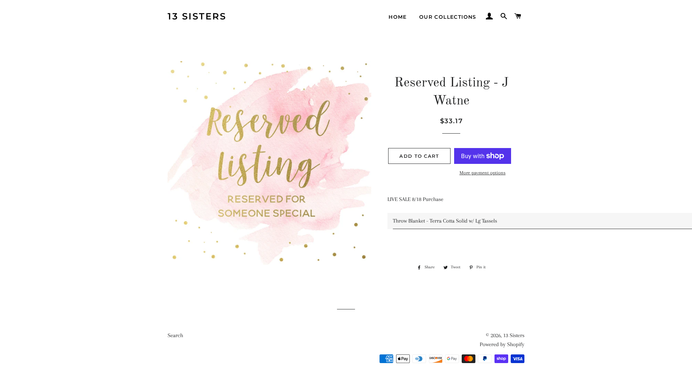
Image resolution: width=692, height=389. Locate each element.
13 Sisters (197, 16)
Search (175, 335)
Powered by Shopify (502, 344)
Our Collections (447, 17)
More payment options (483, 172)
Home (398, 17)
